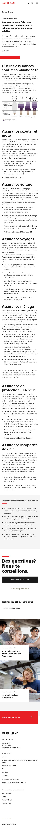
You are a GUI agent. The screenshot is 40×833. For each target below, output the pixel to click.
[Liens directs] (29, 2)
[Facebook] (7, 733)
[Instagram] (12, 733)
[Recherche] (32, 2)
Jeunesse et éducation (12, 608)
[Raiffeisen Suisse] (8, 2)
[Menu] (37, 2)
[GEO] (31, 717)
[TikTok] (16, 733)
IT (10, 818)
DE (3, 818)
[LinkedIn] (3, 733)
